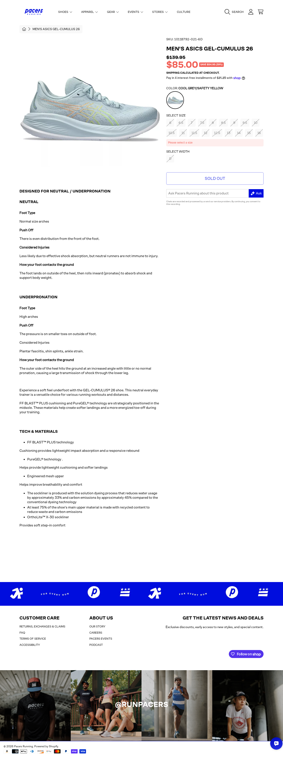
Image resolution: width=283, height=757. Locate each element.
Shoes (63, 12)
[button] (235, 12)
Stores (158, 12)
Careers (95, 632)
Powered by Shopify (46, 746)
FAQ (22, 632)
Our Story (97, 626)
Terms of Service (32, 638)
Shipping (173, 72)
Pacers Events (100, 638)
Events (134, 12)
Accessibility (29, 644)
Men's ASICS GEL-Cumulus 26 (56, 29)
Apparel (88, 12)
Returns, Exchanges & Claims (42, 626)
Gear (111, 12)
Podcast (96, 644)
